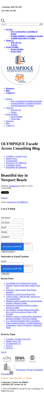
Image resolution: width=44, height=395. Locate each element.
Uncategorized (11, 161)
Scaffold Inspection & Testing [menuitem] (23, 38)
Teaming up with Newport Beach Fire (20, 294)
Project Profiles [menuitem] (12, 47)
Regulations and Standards (16, 167)
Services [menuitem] (9, 29)
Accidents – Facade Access (16, 156)
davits (9, 348)
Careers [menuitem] (14, 45)
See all (3, 352)
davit (9, 346)
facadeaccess (14, 186)
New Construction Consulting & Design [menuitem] (26, 101)
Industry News (11, 158)
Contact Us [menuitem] (10, 93)
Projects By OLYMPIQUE (16, 163)
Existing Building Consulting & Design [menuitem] (27, 36)
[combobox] (20, 24)
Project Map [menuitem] (16, 51)
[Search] (41, 24)
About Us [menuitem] (10, 40)
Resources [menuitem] (10, 88)
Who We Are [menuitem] (16, 43)
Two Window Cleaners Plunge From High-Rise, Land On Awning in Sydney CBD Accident (22, 312)
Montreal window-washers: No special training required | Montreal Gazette (24, 302)
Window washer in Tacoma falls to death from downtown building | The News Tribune (23, 317)
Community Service (13, 165)
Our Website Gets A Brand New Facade (21, 283)
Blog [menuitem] (8, 91)
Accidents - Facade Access (18, 339)
